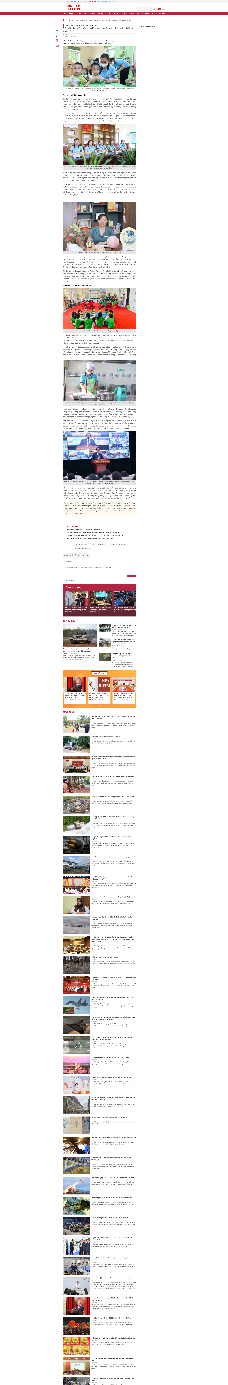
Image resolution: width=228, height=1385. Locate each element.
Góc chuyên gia (91, 25)
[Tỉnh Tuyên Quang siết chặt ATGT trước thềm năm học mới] (76, 784)
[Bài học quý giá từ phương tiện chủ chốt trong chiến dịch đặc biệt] (105, 657)
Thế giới (131, 13)
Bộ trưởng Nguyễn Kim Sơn (84, 548)
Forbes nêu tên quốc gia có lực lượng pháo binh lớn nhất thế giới (123, 641)
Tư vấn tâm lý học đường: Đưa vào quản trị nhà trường (124, 609)
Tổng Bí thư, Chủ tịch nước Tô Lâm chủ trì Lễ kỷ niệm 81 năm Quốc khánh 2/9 (112, 1299)
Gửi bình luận (131, 576)
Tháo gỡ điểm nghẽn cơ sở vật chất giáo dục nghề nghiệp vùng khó (76, 610)
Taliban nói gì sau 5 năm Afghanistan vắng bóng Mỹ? (109, 897)
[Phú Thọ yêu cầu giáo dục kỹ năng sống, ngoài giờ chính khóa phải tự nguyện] (76, 724)
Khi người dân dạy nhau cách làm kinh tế (105, 737)
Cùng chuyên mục (73, 587)
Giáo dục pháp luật (90, 13)
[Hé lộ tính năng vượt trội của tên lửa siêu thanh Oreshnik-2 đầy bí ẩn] (76, 845)
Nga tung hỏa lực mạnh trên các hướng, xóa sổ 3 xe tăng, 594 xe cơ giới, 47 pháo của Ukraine (113, 1018)
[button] (99, 705)
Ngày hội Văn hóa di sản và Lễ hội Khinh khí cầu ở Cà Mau (111, 1318)
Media (147, 13)
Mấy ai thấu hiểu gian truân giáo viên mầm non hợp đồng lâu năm (90, 538)
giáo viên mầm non (81, 544)
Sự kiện (68, 20)
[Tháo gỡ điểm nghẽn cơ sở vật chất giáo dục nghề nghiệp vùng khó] (76, 598)
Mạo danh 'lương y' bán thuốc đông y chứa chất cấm (123, 694)
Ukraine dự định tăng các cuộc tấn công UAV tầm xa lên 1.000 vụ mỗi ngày (113, 1159)
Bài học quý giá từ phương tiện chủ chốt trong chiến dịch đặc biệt (122, 656)
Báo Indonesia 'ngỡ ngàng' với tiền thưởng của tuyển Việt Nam (99, 695)
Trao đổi (108, 13)
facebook (57, 30)
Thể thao (162, 13)
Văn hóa (154, 13)
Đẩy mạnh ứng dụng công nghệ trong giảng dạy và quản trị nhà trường (100, 610)
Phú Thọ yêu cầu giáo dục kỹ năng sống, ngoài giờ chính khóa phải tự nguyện (113, 718)
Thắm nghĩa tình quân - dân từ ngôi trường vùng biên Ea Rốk (112, 797)
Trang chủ (65, 13)
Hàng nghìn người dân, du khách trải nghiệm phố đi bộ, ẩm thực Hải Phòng (113, 978)
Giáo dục (71, 13)
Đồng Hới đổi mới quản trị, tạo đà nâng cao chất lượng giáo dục (112, 1359)
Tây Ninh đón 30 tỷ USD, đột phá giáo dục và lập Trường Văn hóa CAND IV (112, 1239)
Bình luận (57, 40)
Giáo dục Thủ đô (161, 9)
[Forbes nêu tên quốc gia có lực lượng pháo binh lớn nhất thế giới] (105, 642)
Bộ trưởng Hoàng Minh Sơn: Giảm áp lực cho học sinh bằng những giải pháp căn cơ (75, 695)
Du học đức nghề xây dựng (148, 26)
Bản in (57, 35)
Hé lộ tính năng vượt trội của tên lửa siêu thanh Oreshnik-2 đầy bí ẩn (112, 838)
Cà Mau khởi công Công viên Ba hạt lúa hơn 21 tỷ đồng (110, 1057)
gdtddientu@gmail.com (109, 1)
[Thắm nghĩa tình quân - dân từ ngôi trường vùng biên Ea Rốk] (76, 805)
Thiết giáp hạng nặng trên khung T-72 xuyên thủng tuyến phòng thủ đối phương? (79, 650)
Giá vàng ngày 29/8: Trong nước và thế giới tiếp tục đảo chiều (113, 1338)
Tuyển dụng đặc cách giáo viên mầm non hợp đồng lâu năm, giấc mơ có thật (94, 533)
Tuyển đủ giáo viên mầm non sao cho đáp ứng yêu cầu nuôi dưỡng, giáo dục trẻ (95, 535)
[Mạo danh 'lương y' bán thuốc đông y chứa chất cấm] (124, 684)
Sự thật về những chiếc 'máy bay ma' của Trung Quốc (110, 1117)
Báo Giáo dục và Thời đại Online (74, 7)
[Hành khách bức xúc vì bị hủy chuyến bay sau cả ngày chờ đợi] (76, 865)
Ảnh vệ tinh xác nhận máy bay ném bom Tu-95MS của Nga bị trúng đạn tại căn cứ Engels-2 (112, 1038)
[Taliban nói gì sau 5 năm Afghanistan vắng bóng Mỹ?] (76, 905)
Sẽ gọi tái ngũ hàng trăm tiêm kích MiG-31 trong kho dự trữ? (124, 626)
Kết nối (100, 13)
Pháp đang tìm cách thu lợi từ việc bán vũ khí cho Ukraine (111, 1198)
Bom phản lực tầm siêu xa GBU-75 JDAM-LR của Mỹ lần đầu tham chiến (112, 918)
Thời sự (79, 13)
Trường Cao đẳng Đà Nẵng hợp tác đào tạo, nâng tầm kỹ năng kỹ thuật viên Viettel (113, 758)
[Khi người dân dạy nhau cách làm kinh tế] (76, 744)
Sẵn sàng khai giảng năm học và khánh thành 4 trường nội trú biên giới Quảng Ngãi (113, 1099)
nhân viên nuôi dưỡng (118, 544)
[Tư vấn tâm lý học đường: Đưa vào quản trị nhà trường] (125, 598)
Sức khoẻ (140, 13)
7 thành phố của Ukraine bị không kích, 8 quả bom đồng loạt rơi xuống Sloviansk (113, 998)
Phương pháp (80, 25)
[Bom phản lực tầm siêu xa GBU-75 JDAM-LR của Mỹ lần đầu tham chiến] (76, 925)
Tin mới (57, 46)
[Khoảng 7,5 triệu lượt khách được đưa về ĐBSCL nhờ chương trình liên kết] (76, 825)
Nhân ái (124, 13)
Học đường (116, 13)
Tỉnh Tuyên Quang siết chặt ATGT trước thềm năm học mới (112, 777)
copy (88, 555)
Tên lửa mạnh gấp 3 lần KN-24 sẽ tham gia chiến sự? (109, 1218)
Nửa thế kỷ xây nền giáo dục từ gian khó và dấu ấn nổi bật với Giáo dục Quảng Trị (112, 878)
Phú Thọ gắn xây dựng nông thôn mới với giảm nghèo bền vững (113, 1138)
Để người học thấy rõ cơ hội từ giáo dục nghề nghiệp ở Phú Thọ (112, 1259)
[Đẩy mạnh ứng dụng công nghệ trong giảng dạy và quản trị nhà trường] (101, 598)
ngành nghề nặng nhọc (99, 544)
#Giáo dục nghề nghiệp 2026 (79, 20)
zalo (57, 25)
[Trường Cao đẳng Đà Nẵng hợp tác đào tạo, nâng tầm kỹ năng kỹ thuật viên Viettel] (76, 764)
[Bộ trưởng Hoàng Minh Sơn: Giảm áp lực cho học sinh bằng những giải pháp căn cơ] (75, 684)
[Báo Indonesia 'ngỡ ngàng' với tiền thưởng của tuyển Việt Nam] (99, 684)
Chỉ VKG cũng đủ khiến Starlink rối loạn (105, 957)
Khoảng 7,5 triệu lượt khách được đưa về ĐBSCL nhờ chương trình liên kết (112, 818)
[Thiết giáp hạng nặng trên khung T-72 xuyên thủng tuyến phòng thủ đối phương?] (80, 635)
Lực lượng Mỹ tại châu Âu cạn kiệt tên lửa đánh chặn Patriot (112, 1178)
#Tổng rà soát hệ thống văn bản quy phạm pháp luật (100, 20)
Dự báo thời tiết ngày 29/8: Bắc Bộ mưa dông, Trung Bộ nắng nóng (112, 1379)
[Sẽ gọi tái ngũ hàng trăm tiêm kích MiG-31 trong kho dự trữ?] (105, 628)
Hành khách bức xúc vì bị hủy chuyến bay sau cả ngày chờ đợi (113, 857)
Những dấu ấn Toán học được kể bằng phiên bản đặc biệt (111, 1077)
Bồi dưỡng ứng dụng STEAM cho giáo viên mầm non (85, 530)
